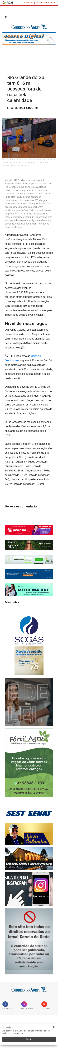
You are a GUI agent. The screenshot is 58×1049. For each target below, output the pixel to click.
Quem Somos (46, 1022)
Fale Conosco (29, 1022)
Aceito (29, 1039)
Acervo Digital (12, 1022)
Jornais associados (45, 2)
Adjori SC (29, 2)
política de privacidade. (13, 1033)
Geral (12, 69)
